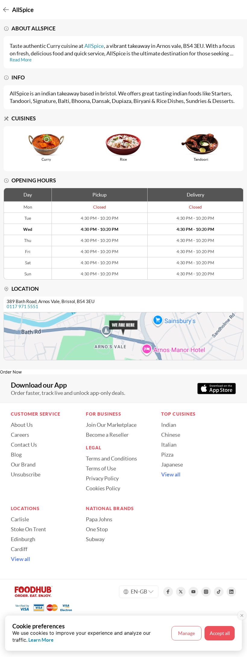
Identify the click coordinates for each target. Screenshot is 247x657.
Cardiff (19, 549)
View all (170, 475)
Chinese (170, 435)
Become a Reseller (107, 435)
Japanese (172, 465)
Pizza (167, 455)
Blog (16, 455)
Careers (20, 435)
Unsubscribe (25, 475)
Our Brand (23, 465)
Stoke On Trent (28, 529)
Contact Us (24, 445)
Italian (169, 445)
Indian (168, 425)
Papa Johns (99, 519)
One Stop (97, 529)
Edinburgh (23, 539)
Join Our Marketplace (111, 425)
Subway (95, 539)
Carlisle (20, 519)
